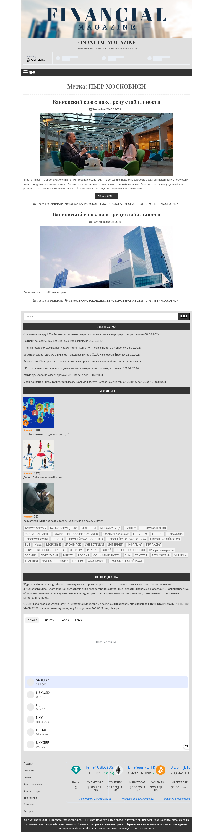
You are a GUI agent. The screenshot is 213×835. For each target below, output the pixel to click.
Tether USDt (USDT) (102, 767)
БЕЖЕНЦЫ (88, 528)
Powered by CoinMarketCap (95, 798)
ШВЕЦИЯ (78, 560)
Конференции (31, 791)
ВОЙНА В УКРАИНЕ (37, 533)
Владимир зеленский (116, 533)
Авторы (28, 811)
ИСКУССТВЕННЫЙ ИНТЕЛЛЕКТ (45, 550)
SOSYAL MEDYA (35, 528)
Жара (38, 544)
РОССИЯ (83, 555)
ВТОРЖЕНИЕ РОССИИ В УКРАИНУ (76, 533)
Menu (32, 72)
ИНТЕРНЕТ (115, 544)
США (128, 555)
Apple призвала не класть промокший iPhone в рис (55, 375)
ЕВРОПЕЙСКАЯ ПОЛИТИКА (85, 539)
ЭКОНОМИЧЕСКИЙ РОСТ (126, 560)
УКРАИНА (180, 555)
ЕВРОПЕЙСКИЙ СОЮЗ (165, 539)
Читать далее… (108, 196)
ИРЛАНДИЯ (153, 544)
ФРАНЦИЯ (31, 560)
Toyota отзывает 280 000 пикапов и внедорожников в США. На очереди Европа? (74, 354)
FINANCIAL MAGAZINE (106, 42)
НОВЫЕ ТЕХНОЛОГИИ (130, 550)
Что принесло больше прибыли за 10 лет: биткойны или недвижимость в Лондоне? (74, 347)
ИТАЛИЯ (146, 203)
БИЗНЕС (130, 528)
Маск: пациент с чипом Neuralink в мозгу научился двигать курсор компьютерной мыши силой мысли (87, 381)
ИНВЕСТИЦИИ (94, 544)
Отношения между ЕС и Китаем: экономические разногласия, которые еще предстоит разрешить (83, 334)
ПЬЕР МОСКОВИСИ (165, 203)
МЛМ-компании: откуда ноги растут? (46, 434)
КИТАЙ (106, 550)
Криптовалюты (32, 784)
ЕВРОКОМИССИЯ (36, 539)
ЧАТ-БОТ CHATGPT (55, 560)
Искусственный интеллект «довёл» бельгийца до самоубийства (63, 520)
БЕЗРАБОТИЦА (110, 528)
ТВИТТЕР (141, 555)
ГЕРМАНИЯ (140, 533)
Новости (28, 770)
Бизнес (27, 777)
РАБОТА (68, 555)
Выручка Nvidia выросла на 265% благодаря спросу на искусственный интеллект (74, 361)
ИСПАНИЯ (76, 550)
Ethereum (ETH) (141, 767)
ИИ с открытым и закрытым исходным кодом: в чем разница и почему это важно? (73, 368)
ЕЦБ (137, 203)
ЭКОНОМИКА (96, 560)
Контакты (29, 804)
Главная (28, 763)
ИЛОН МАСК (73, 544)
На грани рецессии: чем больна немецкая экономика (55, 340)
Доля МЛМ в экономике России (42, 477)
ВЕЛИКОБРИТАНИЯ (153, 528)
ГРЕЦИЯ (157, 533)
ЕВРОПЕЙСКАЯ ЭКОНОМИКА (127, 539)
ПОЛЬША (31, 555)
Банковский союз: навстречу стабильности (107, 101)
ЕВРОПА (128, 203)
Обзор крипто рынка (161, 550)
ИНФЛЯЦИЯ (134, 544)
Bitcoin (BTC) (181, 767)
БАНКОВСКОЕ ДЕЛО (92, 203)
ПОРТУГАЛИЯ (49, 555)
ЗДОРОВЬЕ (53, 544)
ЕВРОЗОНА (114, 203)
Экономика (56, 203)
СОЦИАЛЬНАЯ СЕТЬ (106, 555)
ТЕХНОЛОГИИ (161, 555)
